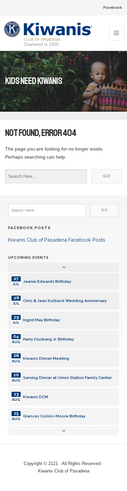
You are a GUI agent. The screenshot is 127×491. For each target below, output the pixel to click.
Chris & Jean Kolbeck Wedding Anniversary (65, 300)
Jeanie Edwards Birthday (47, 281)
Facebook (112, 7)
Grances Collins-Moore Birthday (54, 416)
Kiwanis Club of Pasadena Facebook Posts (56, 240)
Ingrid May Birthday (41, 320)
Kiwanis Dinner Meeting (46, 358)
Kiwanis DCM (35, 396)
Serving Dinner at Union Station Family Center (67, 377)
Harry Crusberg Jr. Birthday (48, 339)
